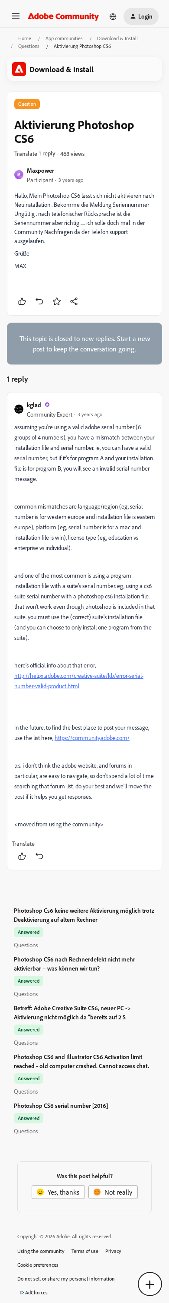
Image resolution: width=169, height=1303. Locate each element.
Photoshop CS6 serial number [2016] (61, 1105)
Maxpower (40, 170)
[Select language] (113, 16)
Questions (28, 46)
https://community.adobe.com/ (92, 737)
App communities (64, 38)
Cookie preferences (37, 1265)
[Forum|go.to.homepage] (63, 16)
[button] (15, 18)
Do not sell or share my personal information (66, 1278)
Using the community (41, 1251)
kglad (34, 404)
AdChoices (36, 1292)
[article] (84, 631)
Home (24, 38)
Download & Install (117, 38)
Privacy (113, 1251)
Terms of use (85, 1251)
